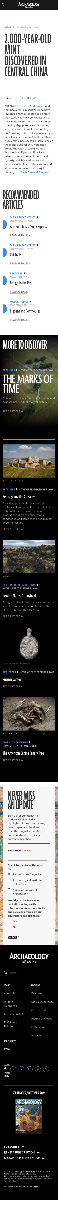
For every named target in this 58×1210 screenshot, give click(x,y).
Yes (15, 921)
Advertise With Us (14, 1014)
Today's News (10, 1041)
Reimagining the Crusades (19, 497)
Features (36, 993)
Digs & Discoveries (42, 1002)
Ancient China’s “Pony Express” (29, 227)
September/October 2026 (28, 1093)
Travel (7, 1048)
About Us (9, 993)
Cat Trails (15, 255)
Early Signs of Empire (34, 172)
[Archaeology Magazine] (29, 963)
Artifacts (36, 1035)
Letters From (39, 1027)
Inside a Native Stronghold (19, 596)
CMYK (35, 1186)
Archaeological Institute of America (27, 882)
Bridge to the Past (21, 283)
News (8, 27)
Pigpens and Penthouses (25, 311)
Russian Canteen (13, 679)
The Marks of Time (28, 384)
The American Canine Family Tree (23, 753)
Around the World (42, 1018)
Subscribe (11, 1146)
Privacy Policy (7, 1074)
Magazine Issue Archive (22, 1158)
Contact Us (7, 1066)
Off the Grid (38, 1010)
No (14, 927)
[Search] (5, 973)
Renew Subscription (19, 1152)
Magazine (27, 874)
